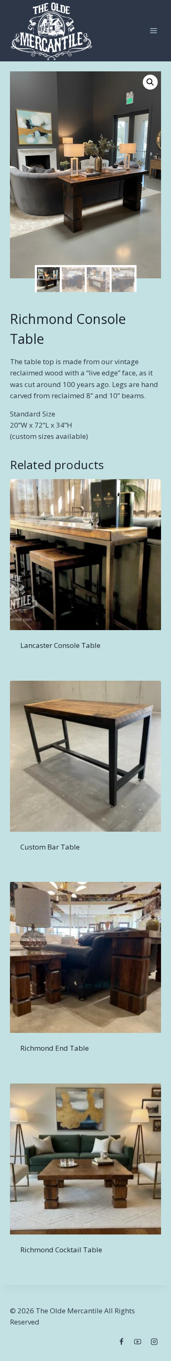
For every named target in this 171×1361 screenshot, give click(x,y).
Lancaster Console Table (60, 645)
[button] (150, 82)
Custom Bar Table (50, 847)
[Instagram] (154, 1341)
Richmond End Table (54, 1048)
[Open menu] (153, 30)
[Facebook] (122, 1341)
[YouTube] (138, 1341)
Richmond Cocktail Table (61, 1249)
